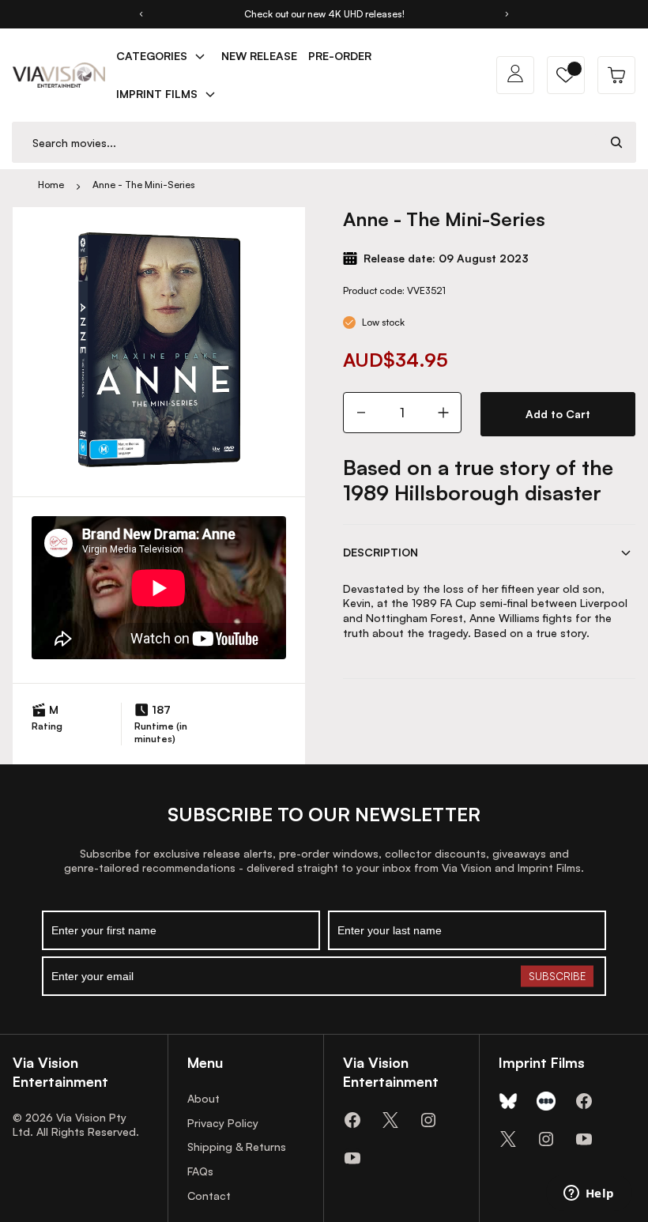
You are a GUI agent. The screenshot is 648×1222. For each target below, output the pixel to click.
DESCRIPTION (380, 552)
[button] (565, 75)
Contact (209, 1195)
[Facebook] (352, 1120)
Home (51, 184)
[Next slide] (507, 14)
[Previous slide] (140, 14)
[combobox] (305, 142)
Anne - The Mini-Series (143, 184)
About (203, 1098)
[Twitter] (390, 1120)
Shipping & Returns (236, 1146)
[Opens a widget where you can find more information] (588, 1194)
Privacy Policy (222, 1123)
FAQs (200, 1171)
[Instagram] (428, 1120)
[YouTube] (352, 1157)
